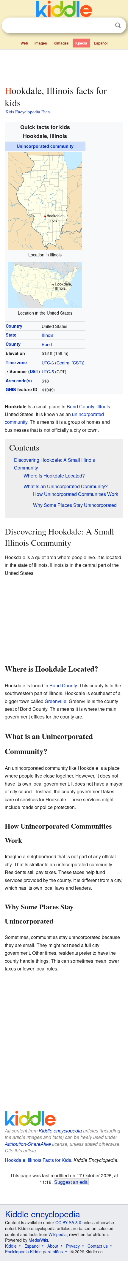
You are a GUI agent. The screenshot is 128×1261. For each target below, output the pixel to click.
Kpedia (81, 43)
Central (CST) (70, 362)
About (52, 1246)
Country (14, 326)
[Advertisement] (64, 66)
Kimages (61, 43)
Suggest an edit (70, 1181)
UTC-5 (48, 371)
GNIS (11, 389)
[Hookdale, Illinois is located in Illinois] (45, 200)
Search (118, 25)
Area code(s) (19, 380)
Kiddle (11, 1246)
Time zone (16, 362)
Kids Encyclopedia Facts (28, 112)
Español (100, 43)
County (13, 344)
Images (41, 43)
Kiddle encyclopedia (60, 1130)
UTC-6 (48, 362)
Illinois (47, 335)
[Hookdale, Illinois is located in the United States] (45, 284)
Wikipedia (58, 1234)
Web (24, 43)
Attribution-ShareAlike (28, 1144)
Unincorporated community (45, 146)
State (11, 335)
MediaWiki (38, 1240)
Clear (106, 25)
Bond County (80, 406)
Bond (47, 344)
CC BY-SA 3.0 (68, 1222)
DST (34, 371)
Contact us (98, 1246)
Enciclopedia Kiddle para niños (34, 1251)
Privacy (73, 1246)
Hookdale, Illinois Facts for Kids (38, 1160)
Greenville (55, 701)
